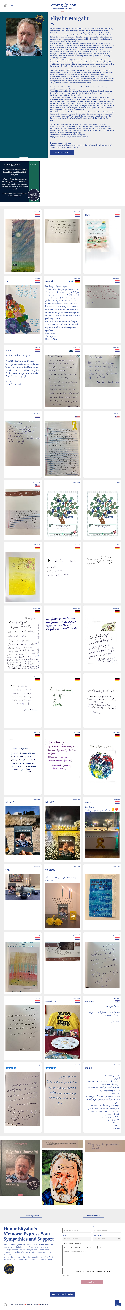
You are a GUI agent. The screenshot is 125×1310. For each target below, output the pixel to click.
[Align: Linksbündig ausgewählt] (87, 1247)
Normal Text (78, 1247)
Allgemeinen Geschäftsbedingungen (27, 1259)
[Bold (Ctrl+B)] (64, 1247)
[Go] (117, 1302)
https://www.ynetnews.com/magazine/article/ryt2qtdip (69, 137)
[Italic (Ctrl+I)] (68, 1247)
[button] (91, 1271)
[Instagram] (6, 6)
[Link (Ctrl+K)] (100, 1247)
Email (94, 1226)
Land (64, 1235)
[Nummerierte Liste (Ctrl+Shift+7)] (90, 1247)
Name (64, 1226)
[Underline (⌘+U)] (72, 1247)
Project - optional (98, 1235)
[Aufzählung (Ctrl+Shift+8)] (94, 1247)
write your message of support (71, 1243)
